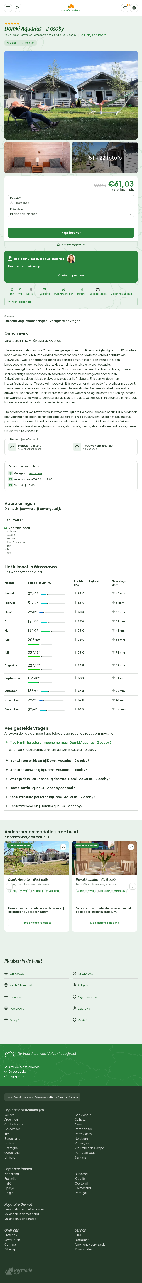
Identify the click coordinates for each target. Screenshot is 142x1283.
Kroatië (80, 1178)
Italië (7, 1183)
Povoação (82, 1143)
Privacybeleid (84, 1249)
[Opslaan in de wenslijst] (63, 847)
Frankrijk (10, 1178)
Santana (80, 1157)
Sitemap (10, 1249)
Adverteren (12, 1240)
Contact (10, 1244)
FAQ (78, 1235)
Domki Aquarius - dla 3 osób (28, 880)
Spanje (9, 1188)
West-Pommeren (22, 35)
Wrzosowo (40, 35)
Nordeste (81, 1138)
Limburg (9, 1143)
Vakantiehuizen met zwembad (24, 1209)
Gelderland (12, 1153)
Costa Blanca (13, 1124)
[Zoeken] (17, 8)
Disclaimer (82, 1240)
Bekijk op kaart (95, 35)
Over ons (10, 1235)
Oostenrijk (82, 1183)
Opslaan (29, 42)
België (8, 1193)
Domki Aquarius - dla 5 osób (96, 880)
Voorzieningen (37, 321)
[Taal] (134, 8)
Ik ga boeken (71, 232)
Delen (13, 42)
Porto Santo (83, 1134)
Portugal (81, 1193)
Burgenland (12, 1138)
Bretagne (11, 1148)
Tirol (7, 1134)
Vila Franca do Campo (89, 1148)
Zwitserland (83, 1188)
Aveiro (79, 1124)
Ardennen (11, 1119)
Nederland (11, 1174)
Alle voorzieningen (21, 301)
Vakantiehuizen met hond (21, 1214)
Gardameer (12, 1129)
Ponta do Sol (83, 1129)
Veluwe (9, 1115)
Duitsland (81, 1174)
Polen (7, 35)
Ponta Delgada (85, 1153)
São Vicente (83, 1115)
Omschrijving (14, 321)
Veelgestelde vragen (65, 321)
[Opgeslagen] (125, 8)
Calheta (80, 1119)
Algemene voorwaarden (91, 1244)
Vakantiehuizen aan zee (20, 1219)
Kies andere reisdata (36, 922)
